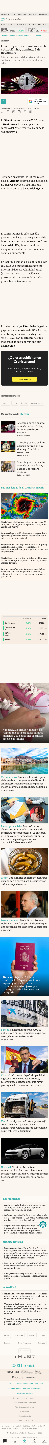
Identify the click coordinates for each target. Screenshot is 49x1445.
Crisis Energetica (24, 1343)
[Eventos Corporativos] (26, 1372)
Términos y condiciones (24, 1407)
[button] (42, 1224)
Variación (25, 619)
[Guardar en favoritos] (3, 101)
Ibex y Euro (42, 25)
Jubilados (33, 14)
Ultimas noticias (8, 25)
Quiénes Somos (15, 1388)
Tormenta (5, 14)
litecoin (38, 36)
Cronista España (8, 36)
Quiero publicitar (27, 379)
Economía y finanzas (26, 25)
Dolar (14, 1443)
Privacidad (24, 1412)
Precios (7, 1343)
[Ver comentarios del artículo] (30, 111)
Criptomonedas (24, 36)
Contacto (9, 1383)
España (24, 403)
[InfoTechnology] (31, 1378)
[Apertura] (13, 1372)
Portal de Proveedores (32, 1388)
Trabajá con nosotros (24, 1393)
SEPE (43, 1335)
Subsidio (41, 1343)
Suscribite (39, 1383)
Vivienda (43, 14)
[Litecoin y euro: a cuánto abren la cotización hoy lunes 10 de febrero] (8, 427)
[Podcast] (17, 1377)
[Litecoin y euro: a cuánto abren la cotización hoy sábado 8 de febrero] (8, 466)
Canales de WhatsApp (24, 1383)
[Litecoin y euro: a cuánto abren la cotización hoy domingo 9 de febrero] (8, 446)
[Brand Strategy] (38, 1372)
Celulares (19, 1335)
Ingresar (44, 1443)
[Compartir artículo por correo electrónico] (25, 111)
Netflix (6, 1335)
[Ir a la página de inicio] (3, 19)
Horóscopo (24, 1351)
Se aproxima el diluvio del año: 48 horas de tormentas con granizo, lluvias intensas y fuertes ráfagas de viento (24, 560)
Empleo (32, 1335)
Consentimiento (24, 1416)
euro (15, 403)
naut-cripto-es (36, 403)
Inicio (24, 1443)
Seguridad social (19, 14)
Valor (44, 619)
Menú (5, 1443)
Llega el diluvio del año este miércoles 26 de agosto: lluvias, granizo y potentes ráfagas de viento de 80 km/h (23, 524)
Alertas (34, 1443)
